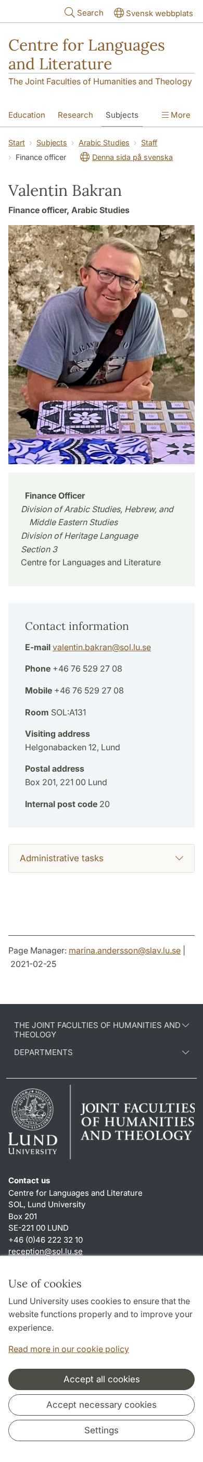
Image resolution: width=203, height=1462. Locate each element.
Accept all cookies (102, 1379)
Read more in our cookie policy (68, 1349)
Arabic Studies (104, 142)
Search (90, 13)
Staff (149, 142)
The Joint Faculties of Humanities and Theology (100, 81)
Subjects (122, 115)
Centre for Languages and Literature (86, 54)
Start (16, 142)
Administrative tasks (62, 858)
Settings (101, 1430)
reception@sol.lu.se (45, 1251)
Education (26, 115)
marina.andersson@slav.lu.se (125, 950)
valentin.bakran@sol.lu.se (102, 647)
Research (75, 115)
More (180, 115)
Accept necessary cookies (101, 1404)
